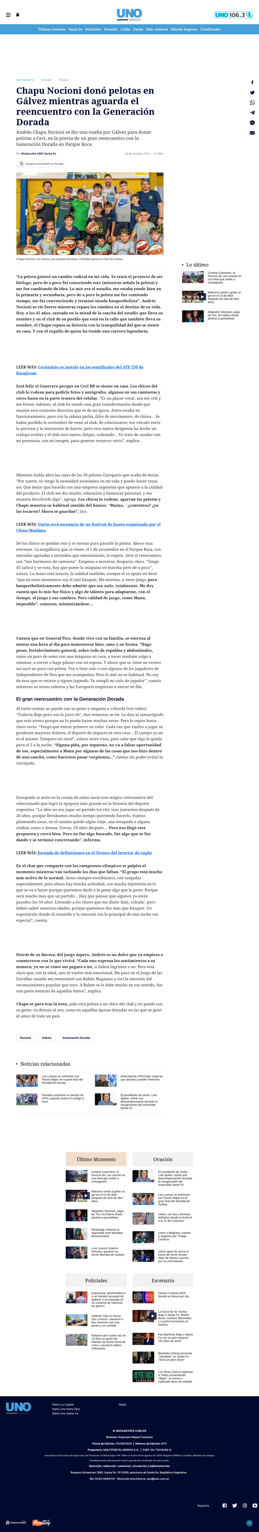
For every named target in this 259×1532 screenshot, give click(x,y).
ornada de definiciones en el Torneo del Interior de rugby (95, 852)
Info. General (157, 29)
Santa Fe (75, 29)
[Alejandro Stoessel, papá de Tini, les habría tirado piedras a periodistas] (212, 316)
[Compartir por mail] (252, 133)
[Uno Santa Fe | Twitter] (235, 1505)
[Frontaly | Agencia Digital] (38, 1523)
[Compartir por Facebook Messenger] (252, 123)
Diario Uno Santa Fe (65, 1413)
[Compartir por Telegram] (252, 113)
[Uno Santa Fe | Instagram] (245, 1505)
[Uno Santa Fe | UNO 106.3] (233, 15)
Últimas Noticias (52, 29)
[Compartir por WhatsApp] (252, 103)
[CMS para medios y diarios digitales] (16, 1523)
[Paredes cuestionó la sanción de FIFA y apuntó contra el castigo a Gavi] (50, 1101)
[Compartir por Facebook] (252, 82)
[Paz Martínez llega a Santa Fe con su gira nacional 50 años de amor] (163, 1339)
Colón (125, 29)
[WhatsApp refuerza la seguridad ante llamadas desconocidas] (96, 1234)
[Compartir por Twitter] (252, 92)
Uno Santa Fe (25, 79)
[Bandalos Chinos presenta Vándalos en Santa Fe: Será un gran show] (163, 1358)
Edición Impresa (184, 29)
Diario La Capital (62, 1404)
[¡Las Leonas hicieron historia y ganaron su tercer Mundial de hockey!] (96, 1252)
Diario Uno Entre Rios (66, 1409)
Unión (138, 29)
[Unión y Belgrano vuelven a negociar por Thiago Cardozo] (163, 1237)
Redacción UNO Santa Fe (38, 153)
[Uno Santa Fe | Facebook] (225, 1505)
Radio (122, 1404)
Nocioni (64, 79)
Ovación (111, 29)
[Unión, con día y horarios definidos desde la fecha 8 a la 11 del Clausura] (163, 1219)
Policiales (93, 29)
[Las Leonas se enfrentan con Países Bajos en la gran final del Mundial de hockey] (50, 1081)
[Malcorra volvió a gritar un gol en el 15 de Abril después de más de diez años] (212, 297)
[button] (8, 15)
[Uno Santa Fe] (129, 15)
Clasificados (210, 29)
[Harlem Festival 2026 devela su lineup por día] (163, 1297)
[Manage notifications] (249, 1523)
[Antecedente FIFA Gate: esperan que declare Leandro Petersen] (129, 1081)
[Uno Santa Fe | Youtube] (255, 1505)
